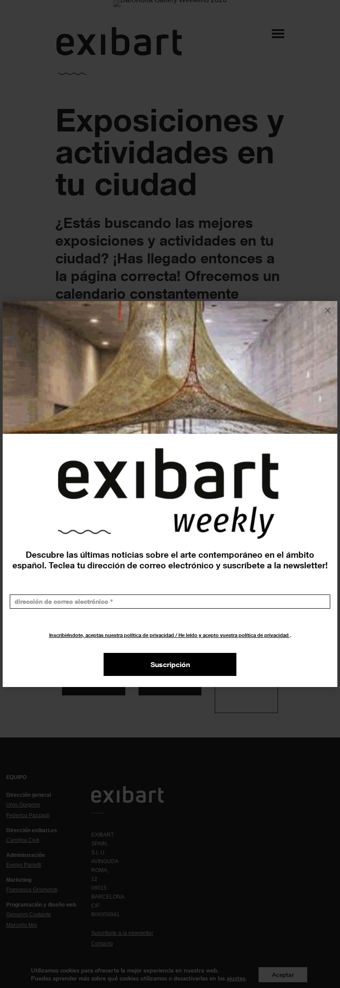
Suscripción (170, 664)
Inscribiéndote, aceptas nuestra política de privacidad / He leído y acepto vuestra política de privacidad (169, 635)
